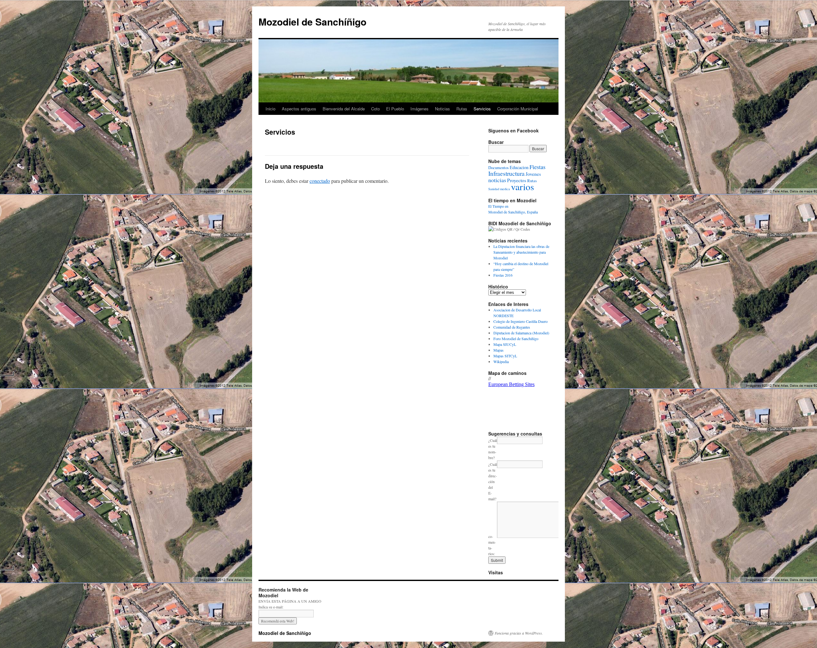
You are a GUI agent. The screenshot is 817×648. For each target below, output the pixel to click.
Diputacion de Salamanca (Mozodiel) (521, 332)
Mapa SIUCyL (504, 344)
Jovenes (533, 174)
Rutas (461, 109)
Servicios (482, 109)
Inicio (270, 109)
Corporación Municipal (517, 109)
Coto (375, 109)
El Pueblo (395, 109)
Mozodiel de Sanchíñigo (312, 21)
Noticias (442, 109)
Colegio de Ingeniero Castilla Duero (520, 321)
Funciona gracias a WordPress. (519, 633)
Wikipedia (501, 361)
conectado (320, 180)
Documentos (498, 167)
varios (522, 186)
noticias (497, 180)
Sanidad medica (499, 189)
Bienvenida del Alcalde (344, 109)
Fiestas (537, 167)
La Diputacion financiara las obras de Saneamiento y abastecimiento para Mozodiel (521, 252)
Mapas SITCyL (505, 355)
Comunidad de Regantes (511, 327)
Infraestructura (506, 173)
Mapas (498, 350)
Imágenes (419, 109)
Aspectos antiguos (299, 109)
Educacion (519, 167)
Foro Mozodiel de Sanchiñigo (515, 338)
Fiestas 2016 (503, 275)
